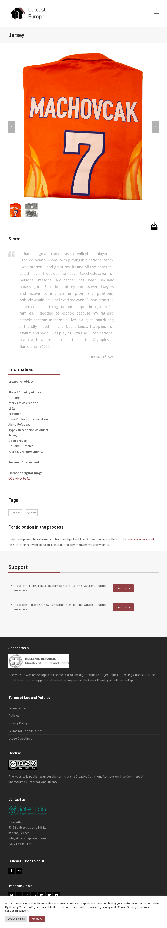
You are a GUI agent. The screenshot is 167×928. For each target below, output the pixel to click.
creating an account (140, 539)
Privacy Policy (17, 723)
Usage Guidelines (20, 738)
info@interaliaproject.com (27, 838)
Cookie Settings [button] (16, 918)
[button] (156, 13)
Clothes (15, 513)
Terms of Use (17, 708)
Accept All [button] (37, 918)
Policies (13, 715)
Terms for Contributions (25, 731)
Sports (31, 513)
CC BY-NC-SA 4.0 (19, 478)
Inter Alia (14, 822)
